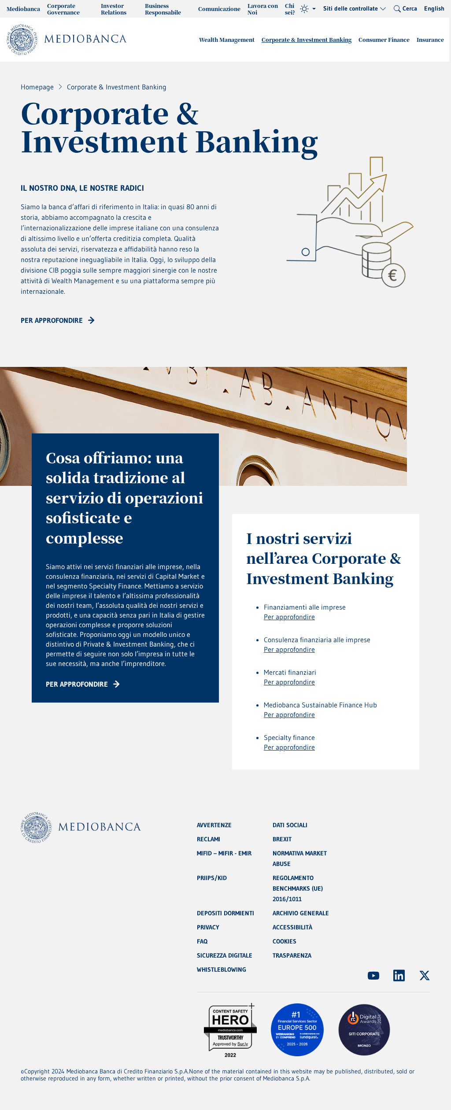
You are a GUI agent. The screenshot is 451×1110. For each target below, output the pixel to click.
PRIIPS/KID (212, 878)
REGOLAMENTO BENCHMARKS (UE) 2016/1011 (298, 888)
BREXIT (282, 839)
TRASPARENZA (292, 955)
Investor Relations (113, 9)
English (434, 8)
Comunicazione (219, 8)
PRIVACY (208, 927)
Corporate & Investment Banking (306, 39)
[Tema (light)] (308, 9)
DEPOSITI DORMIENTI (225, 913)
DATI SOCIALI (290, 825)
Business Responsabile (163, 9)
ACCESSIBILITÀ (292, 927)
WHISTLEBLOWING (221, 969)
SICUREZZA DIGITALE (224, 955)
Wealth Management (227, 39)
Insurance (430, 39)
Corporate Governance (63, 9)
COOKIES (284, 941)
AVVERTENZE (214, 825)
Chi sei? (290, 9)
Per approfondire (289, 616)
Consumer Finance (384, 39)
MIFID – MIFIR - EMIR (224, 853)
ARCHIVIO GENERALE (301, 913)
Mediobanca (23, 8)
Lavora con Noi (263, 9)
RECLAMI (208, 839)
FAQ (202, 941)
